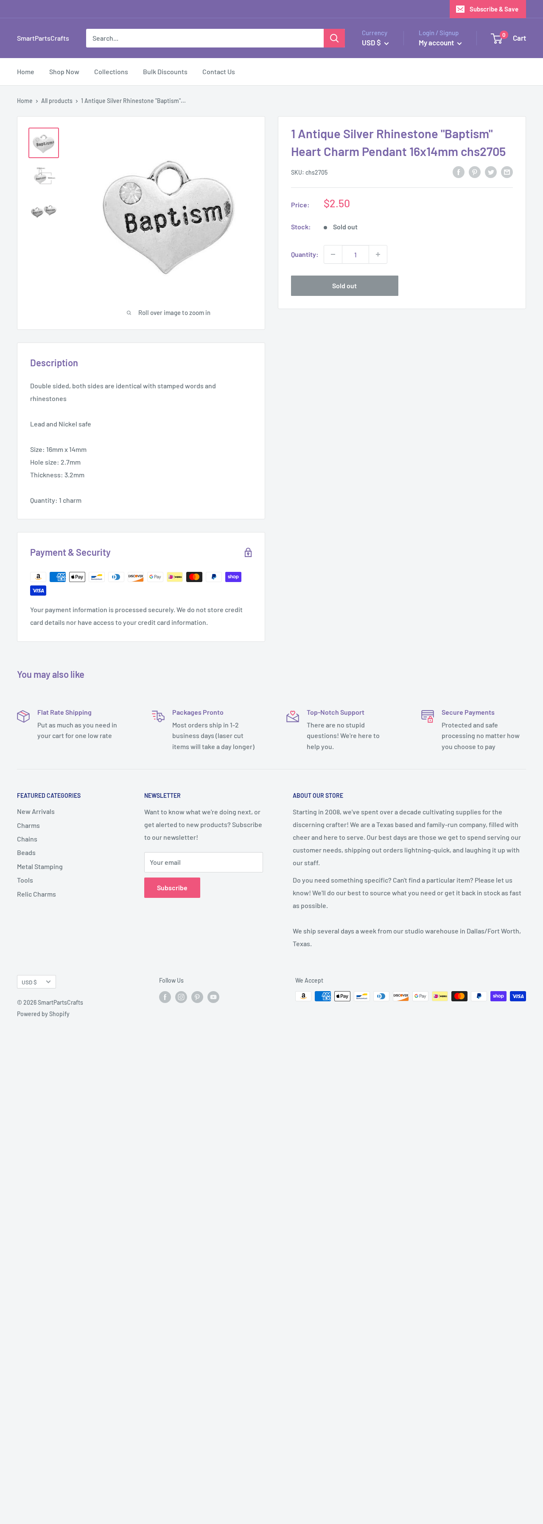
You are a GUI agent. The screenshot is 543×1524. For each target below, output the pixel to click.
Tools (25, 880)
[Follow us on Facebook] (165, 997)
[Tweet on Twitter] (491, 171)
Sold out (344, 285)
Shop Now (64, 71)
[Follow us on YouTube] (213, 997)
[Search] (334, 38)
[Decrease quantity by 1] (333, 254)
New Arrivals (36, 811)
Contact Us (218, 71)
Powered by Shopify (43, 1013)
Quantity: (305, 254)
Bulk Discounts (165, 71)
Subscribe (172, 887)
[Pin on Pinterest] (475, 171)
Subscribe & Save (494, 9)
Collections (111, 71)
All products (57, 100)
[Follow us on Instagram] (181, 997)
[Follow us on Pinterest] (197, 997)
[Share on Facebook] (459, 171)
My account (437, 42)
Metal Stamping (40, 866)
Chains (27, 839)
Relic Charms (36, 894)
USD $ (29, 982)
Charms (28, 825)
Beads (26, 852)
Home (25, 71)
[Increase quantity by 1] (378, 254)
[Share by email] (507, 171)
